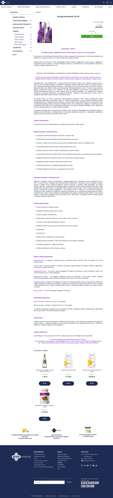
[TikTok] (96, 465)
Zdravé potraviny (19, 39)
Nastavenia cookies (63, 496)
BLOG (110, 7)
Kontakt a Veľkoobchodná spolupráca (43, 467)
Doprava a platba (38, 462)
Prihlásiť (69, 482)
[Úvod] (21, 453)
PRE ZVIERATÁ (99, 7)
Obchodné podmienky (39, 454)
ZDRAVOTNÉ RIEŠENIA (23, 7)
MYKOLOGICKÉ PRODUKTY (43, 7)
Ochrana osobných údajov (40, 460)
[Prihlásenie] (110, 3)
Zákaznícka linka (88, 458)
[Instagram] (82, 465)
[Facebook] (85, 465)
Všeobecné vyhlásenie (50, 496)
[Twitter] (87, 465)
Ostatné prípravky (19, 37)
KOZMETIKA (85, 7)
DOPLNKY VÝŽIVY (61, 7)
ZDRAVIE (74, 7)
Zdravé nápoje (18, 42)
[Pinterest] (90, 465)
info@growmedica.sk (89, 460)
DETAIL (45, 383)
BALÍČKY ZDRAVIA (6, 7)
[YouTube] (93, 465)
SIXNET (78, 496)
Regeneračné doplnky (20, 44)
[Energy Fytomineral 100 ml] (45, 32)
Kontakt (36, 458)
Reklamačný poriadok (39, 456)
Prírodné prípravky (19, 34)
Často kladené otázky (39, 464)
